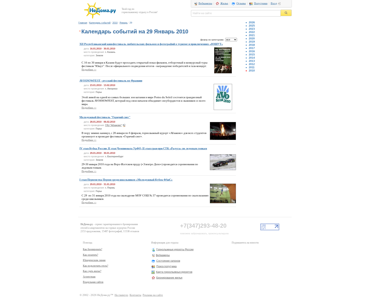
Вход (274, 3)
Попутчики (260, 3)
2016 (252, 51)
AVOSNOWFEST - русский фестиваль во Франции (110, 80)
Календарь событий (99, 22)
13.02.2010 (109, 85)
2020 (252, 38)
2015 (252, 54)
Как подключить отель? (95, 265)
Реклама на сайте (153, 295)
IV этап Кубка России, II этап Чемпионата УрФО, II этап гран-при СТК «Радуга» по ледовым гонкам (143, 148)
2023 (252, 28)
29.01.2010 (95, 153)
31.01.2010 (109, 184)
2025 (252, 25)
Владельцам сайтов (93, 282)
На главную (121, 295)
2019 (252, 41)
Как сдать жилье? (92, 271)
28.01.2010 (95, 121)
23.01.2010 (95, 85)
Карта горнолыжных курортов (174, 271)
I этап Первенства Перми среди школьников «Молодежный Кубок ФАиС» (126, 179)
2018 (252, 44)
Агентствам (89, 276)
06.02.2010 (109, 121)
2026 (252, 22)
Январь (123, 22)
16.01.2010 (95, 48)
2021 (252, 35)
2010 (115, 22)
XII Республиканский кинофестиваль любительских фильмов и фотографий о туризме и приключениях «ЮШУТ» (151, 44)
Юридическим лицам (94, 260)
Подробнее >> (89, 69)
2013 (252, 60)
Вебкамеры (205, 3)
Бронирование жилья (169, 277)
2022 (252, 32)
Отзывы (241, 3)
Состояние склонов (168, 260)
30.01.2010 (109, 48)
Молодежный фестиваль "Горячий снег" (104, 117)
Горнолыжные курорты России (175, 249)
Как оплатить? (90, 254)
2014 (252, 57)
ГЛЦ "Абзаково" (113, 125)
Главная (82, 22)
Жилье (224, 3)
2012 (252, 64)
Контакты (135, 295)
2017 (252, 48)
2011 (252, 67)
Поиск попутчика (166, 266)
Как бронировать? (92, 249)
